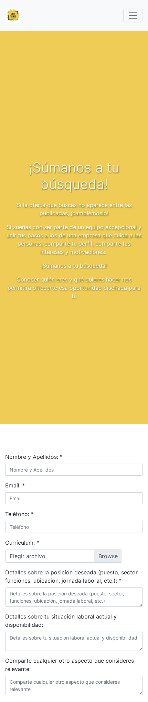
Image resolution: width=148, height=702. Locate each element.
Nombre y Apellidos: (34, 456)
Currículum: (22, 542)
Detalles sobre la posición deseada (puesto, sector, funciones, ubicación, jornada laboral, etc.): (72, 576)
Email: (15, 485)
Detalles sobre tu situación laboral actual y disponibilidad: (61, 620)
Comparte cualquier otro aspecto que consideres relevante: (69, 664)
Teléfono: (19, 514)
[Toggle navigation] (132, 15)
